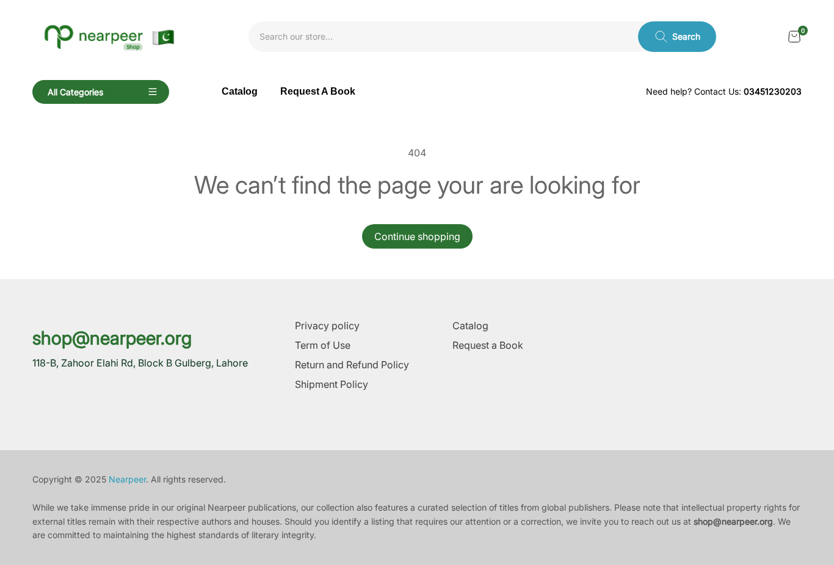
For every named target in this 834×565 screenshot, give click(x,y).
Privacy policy (327, 325)
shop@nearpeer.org (112, 338)
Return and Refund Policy (352, 365)
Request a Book (487, 345)
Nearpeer (127, 479)
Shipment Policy (331, 384)
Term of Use (322, 345)
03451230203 (773, 91)
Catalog (470, 325)
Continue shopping (417, 236)
